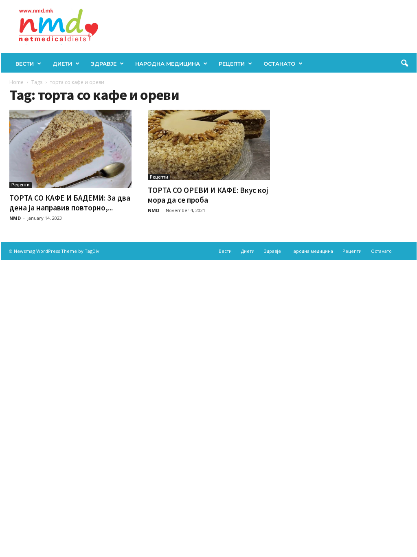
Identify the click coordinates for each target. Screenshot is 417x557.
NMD (15, 218)
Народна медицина (167, 63)
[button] (404, 64)
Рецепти (232, 63)
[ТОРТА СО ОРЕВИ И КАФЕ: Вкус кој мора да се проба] (209, 145)
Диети (62, 63)
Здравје (103, 63)
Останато (279, 63)
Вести (24, 63)
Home (16, 82)
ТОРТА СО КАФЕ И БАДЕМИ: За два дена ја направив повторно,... (69, 202)
